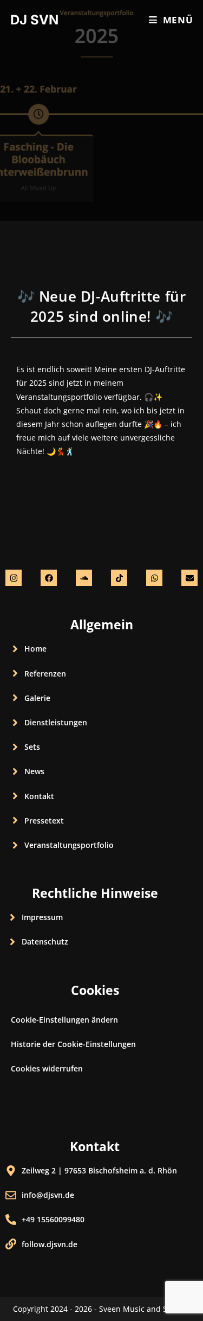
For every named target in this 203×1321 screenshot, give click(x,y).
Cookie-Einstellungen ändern (64, 1019)
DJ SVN (34, 20)
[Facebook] (49, 578)
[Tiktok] (119, 578)
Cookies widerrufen (47, 1068)
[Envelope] (189, 578)
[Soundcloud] (84, 578)
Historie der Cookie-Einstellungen (73, 1044)
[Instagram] (13, 578)
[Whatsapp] (154, 578)
